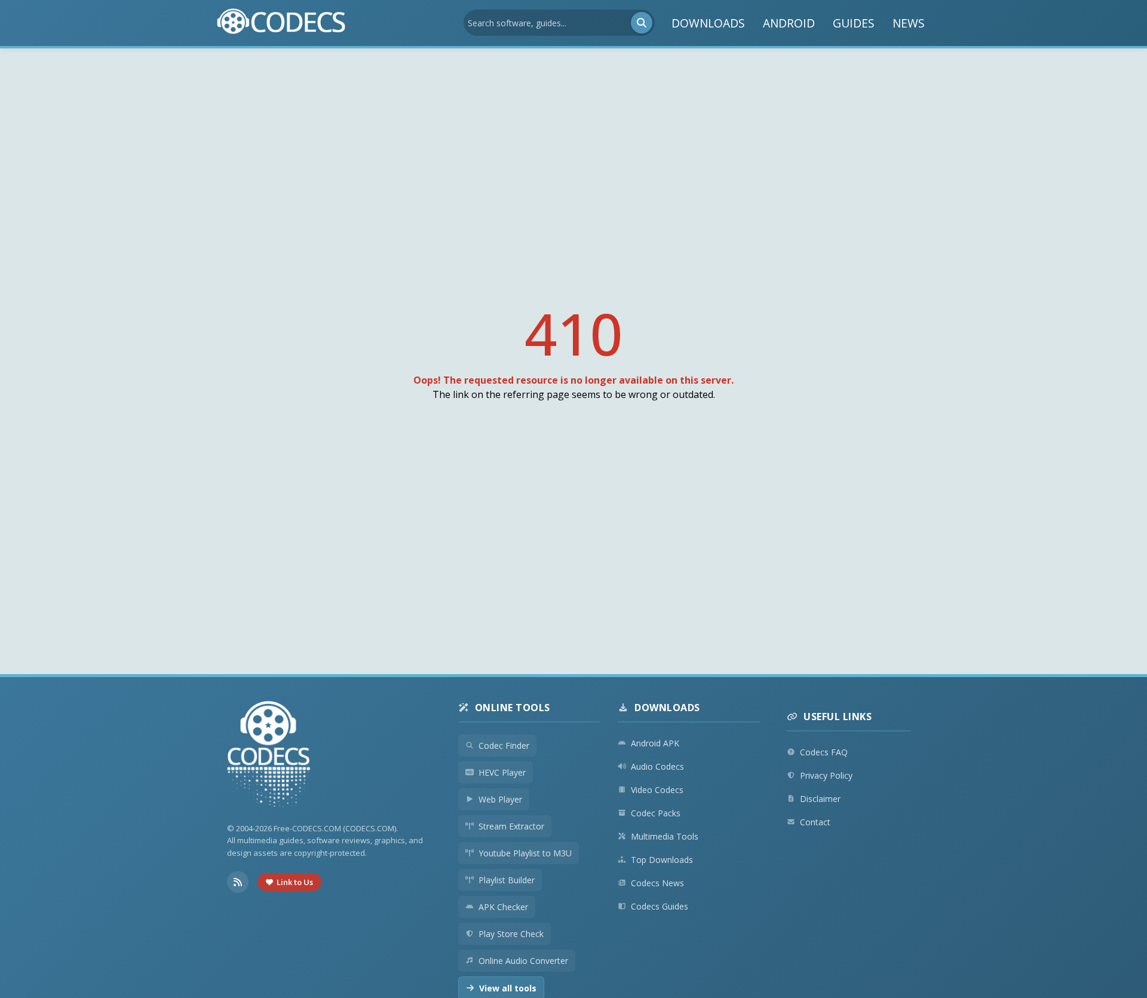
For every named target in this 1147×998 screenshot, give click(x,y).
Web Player (500, 799)
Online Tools (512, 707)
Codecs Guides (659, 906)
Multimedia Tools (664, 836)
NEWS (909, 23)
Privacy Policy (826, 775)
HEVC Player (502, 772)
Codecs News (657, 883)
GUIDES (854, 23)
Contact (815, 822)
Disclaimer (820, 798)
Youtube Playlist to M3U (525, 853)
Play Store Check (511, 933)
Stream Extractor (511, 826)
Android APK (655, 743)
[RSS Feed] (238, 882)
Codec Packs (655, 813)
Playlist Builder (507, 880)
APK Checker (503, 907)
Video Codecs (657, 789)
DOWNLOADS (708, 23)
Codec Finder (504, 745)
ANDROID (789, 23)
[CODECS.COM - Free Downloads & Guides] (269, 755)
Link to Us (295, 882)
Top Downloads (662, 859)
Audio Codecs (657, 766)
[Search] (641, 22)
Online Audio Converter (523, 960)
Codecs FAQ (824, 752)
